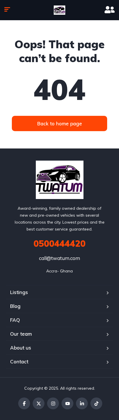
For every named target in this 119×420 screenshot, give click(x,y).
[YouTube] (67, 403)
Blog (15, 306)
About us (20, 348)
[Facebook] (24, 403)
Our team (21, 334)
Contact (19, 361)
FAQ (15, 320)
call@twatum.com (59, 258)
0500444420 (59, 243)
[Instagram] (53, 403)
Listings (19, 292)
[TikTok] (96, 403)
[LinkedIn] (82, 403)
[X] (38, 403)
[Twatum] (59, 10)
